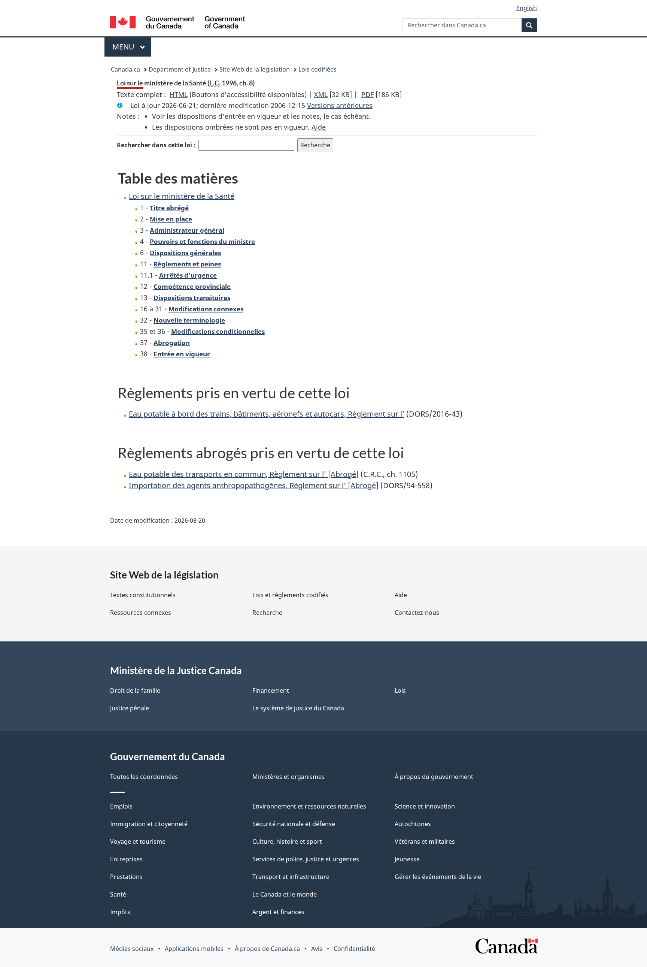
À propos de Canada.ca (267, 949)
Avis (316, 949)
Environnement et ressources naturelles (309, 806)
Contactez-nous (417, 612)
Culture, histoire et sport (287, 841)
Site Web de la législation (254, 69)
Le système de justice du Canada (298, 708)
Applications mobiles (194, 949)
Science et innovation (425, 806)
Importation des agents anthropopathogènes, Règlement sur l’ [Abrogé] (254, 485)
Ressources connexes (140, 612)
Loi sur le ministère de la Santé (181, 196)
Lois (400, 690)
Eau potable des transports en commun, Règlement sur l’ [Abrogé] (244, 474)
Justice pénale (129, 708)
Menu (131, 47)
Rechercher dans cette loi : (156, 145)
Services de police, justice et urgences (305, 859)
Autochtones (413, 824)
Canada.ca (125, 69)
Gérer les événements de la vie (438, 877)
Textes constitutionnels (143, 595)
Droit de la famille (135, 690)
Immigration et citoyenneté (149, 824)
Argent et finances (278, 912)
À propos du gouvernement (434, 777)
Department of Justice (180, 69)
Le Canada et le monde (284, 894)
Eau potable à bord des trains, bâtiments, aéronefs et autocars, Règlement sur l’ (266, 414)
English (526, 8)
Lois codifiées (317, 69)
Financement (270, 690)
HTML (179, 94)
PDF (367, 94)
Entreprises (126, 859)
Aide (319, 127)
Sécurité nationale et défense (293, 824)
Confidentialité (354, 949)
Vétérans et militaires (425, 841)
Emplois (121, 806)
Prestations (126, 877)
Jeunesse (407, 859)
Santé (118, 894)
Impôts (120, 912)
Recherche (267, 612)
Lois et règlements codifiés (290, 595)
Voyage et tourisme (137, 841)
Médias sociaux (132, 949)
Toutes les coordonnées (144, 777)
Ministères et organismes (288, 777)
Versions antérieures (340, 105)
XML (321, 94)
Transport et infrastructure (290, 877)
